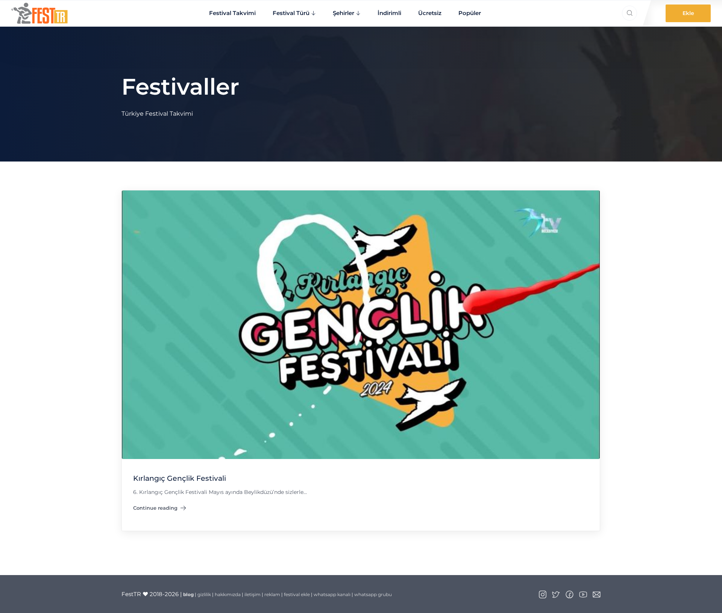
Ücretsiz (429, 13)
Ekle (688, 13)
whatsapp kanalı (332, 594)
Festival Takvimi (232, 13)
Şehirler (343, 13)
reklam (272, 594)
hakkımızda (228, 594)
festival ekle (297, 594)
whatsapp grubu (373, 594)
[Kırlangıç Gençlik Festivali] (361, 324)
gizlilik (204, 594)
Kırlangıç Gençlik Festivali (179, 478)
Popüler (469, 13)
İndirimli (389, 13)
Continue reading (159, 509)
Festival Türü (291, 13)
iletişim (252, 594)
